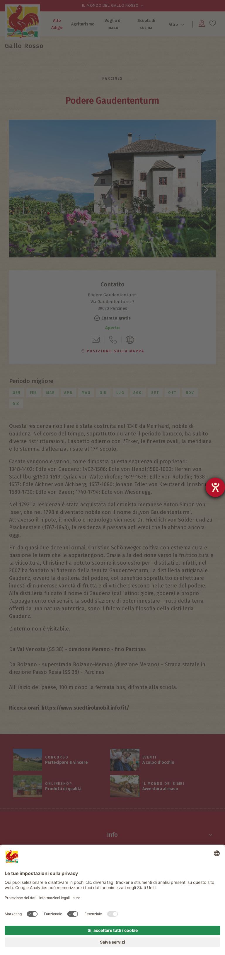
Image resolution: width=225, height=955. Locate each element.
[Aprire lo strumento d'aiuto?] (215, 487)
